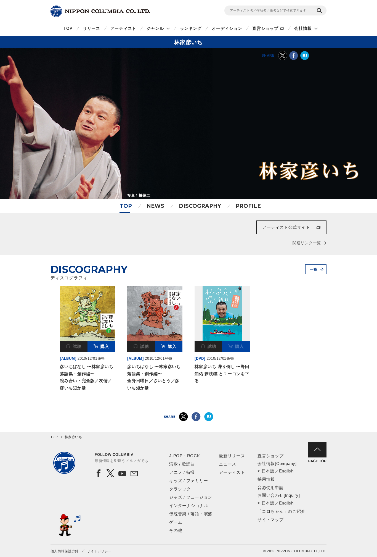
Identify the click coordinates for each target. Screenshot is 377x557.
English (286, 471)
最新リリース (232, 455)
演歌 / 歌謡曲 (182, 464)
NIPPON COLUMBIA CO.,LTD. (100, 11)
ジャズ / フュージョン (190, 497)
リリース (91, 28)
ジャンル (155, 28)
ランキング (191, 28)
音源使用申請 (270, 487)
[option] (87, 339)
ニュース (227, 464)
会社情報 (303, 28)
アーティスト (123, 28)
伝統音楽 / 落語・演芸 (190, 513)
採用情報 (266, 479)
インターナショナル (188, 505)
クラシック (180, 489)
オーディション (227, 28)
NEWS (155, 206)
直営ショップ (265, 28)
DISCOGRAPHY (200, 206)
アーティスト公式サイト (286, 227)
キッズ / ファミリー (188, 480)
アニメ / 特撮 (182, 472)
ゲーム (175, 522)
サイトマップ (270, 519)
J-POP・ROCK (184, 455)
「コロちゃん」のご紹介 (281, 511)
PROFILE (248, 206)
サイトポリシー (99, 551)
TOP (68, 28)
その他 (175, 530)
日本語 (268, 471)
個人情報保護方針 (65, 551)
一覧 (314, 269)
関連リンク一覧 (307, 243)
